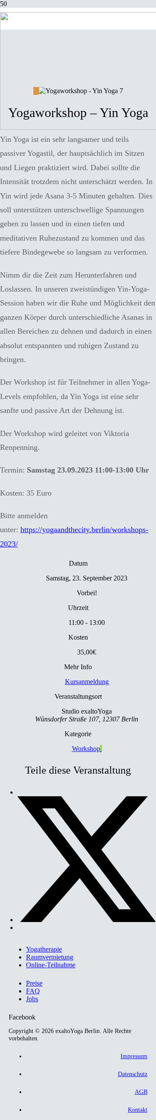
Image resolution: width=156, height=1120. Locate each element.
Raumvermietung (49, 957)
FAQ (33, 991)
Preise (34, 983)
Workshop (86, 748)
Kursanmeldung (87, 681)
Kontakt (137, 1109)
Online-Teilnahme (50, 965)
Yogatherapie (44, 949)
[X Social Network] (86, 919)
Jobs (32, 999)
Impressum (133, 1056)
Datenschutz (132, 1073)
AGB (141, 1091)
